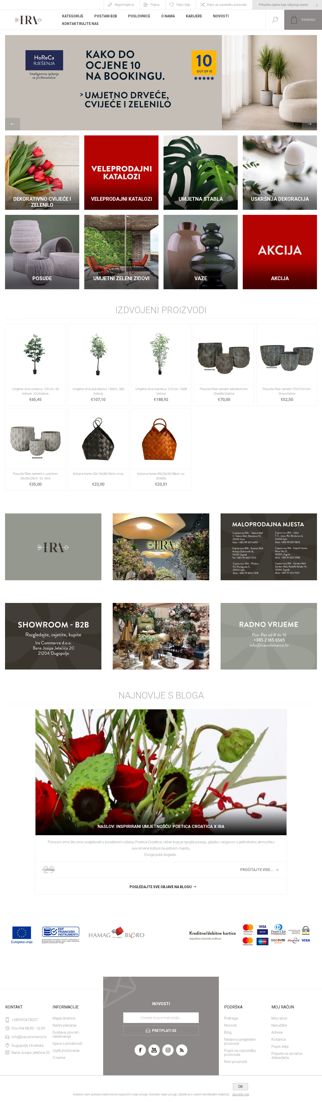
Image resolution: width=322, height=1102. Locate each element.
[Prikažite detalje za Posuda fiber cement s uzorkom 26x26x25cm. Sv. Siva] (35, 449)
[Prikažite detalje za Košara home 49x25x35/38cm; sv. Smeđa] (161, 449)
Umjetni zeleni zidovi (121, 278)
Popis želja (280, 1047)
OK (240, 1087)
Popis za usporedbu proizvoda (227, 5)
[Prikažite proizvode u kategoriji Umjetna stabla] (201, 172)
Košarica (278, 1039)
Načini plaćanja (64, 1025)
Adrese (277, 1032)
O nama (59, 1058)
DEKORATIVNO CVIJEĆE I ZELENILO (42, 202)
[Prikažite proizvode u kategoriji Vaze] (201, 252)
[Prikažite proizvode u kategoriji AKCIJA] (280, 252)
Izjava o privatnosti (67, 1043)
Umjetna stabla (201, 199)
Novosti (230, 1025)
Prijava (155, 5)
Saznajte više (240, 1094)
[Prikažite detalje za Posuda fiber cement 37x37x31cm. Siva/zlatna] (287, 365)
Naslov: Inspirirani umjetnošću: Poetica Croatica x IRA (161, 826)
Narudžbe (279, 1025)
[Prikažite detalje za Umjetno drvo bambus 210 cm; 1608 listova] (161, 365)
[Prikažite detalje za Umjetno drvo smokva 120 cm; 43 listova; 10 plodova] (35, 365)
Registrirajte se (124, 5)
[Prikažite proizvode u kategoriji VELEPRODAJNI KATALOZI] (121, 172)
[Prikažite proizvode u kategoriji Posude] (42, 252)
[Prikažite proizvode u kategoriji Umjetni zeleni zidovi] (121, 252)
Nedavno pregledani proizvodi (240, 1041)
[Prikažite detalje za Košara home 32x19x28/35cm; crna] (98, 449)
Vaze (200, 278)
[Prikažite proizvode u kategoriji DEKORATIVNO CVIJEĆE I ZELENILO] (42, 172)
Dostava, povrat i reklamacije (66, 1034)
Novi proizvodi (235, 1062)
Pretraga (231, 1018)
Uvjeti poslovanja (66, 1051)
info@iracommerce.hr (29, 1037)
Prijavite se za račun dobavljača (287, 1056)
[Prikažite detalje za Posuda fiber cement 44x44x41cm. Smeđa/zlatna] (224, 365)
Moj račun (279, 1018)
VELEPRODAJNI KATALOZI (121, 199)
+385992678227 (25, 1020)
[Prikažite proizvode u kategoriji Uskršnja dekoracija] (280, 172)
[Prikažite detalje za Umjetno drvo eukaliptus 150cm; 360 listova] (98, 365)
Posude (42, 278)
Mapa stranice (64, 1018)
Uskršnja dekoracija (280, 199)
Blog (227, 1032)
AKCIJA (280, 278)
